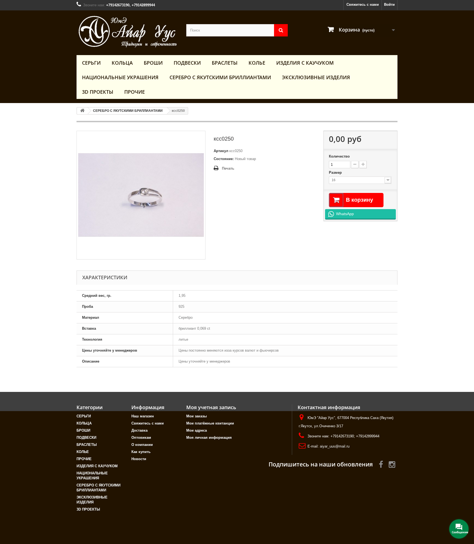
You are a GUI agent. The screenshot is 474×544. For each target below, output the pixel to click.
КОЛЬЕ (257, 62)
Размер (336, 172)
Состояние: (224, 159)
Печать (228, 168)
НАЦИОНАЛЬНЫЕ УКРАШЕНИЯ (120, 77)
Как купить (141, 452)
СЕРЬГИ (91, 62)
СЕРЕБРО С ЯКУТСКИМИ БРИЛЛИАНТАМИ (220, 77)
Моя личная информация (209, 437)
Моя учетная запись (211, 407)
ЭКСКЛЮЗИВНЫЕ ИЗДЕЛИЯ (316, 77)
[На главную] (82, 110)
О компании (142, 445)
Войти (389, 4)
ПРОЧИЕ (134, 92)
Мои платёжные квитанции (210, 423)
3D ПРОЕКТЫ (97, 92)
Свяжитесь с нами (362, 4)
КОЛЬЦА (122, 62)
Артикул (221, 151)
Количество (339, 156)
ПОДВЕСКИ (187, 62)
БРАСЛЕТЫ (225, 62)
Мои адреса (196, 430)
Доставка (139, 430)
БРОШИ (153, 62)
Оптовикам (141, 437)
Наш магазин (142, 416)
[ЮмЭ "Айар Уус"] (127, 31)
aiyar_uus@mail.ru (334, 446)
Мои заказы (196, 416)
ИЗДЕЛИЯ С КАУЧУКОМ (305, 62)
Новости (138, 459)
